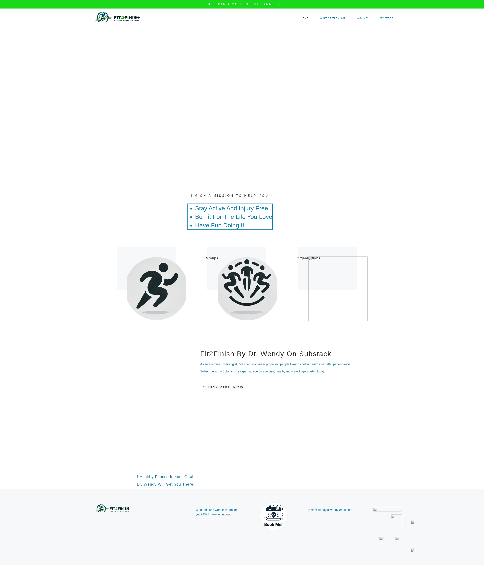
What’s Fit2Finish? (332, 18)
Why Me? (363, 18)
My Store (386, 18)
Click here (210, 514)
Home (304, 18)
